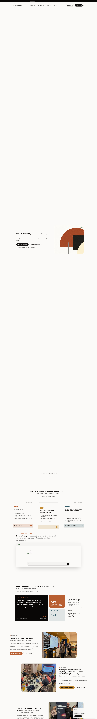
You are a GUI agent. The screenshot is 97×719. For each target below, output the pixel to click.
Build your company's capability (67, 687)
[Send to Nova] (68, 564)
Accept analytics (78, 716)
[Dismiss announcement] (83, 1)
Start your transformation (16, 653)
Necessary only (85, 716)
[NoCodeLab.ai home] (18, 5)
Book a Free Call (70, 5)
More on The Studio (81, 687)
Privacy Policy (82, 713)
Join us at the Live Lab (35, 244)
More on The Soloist (28, 653)
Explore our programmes (22, 244)
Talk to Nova (79, 5)
